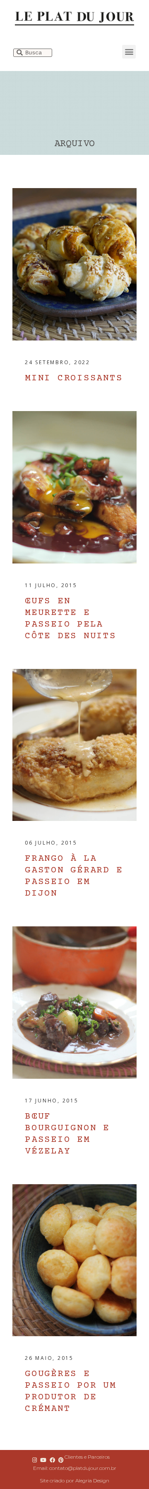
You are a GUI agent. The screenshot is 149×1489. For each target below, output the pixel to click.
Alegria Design (92, 1480)
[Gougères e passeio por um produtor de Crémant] (74, 1260)
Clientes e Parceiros (87, 1457)
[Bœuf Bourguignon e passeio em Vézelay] (74, 1002)
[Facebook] (52, 1460)
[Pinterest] (61, 1460)
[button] (129, 52)
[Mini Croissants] (74, 264)
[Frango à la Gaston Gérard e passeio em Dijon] (74, 745)
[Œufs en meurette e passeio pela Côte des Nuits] (74, 487)
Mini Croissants (74, 378)
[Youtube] (43, 1460)
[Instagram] (34, 1460)
